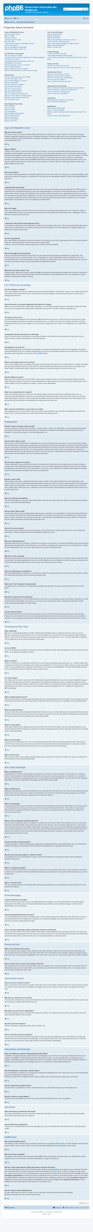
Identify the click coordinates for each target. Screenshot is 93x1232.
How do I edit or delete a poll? (13, 86)
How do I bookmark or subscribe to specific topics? (62, 89)
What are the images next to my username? (17, 65)
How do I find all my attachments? (57, 101)
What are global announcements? (14, 113)
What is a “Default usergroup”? (56, 45)
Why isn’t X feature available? (56, 110)
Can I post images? (10, 111)
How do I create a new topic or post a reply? (18, 77)
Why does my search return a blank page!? (60, 77)
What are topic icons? (11, 120)
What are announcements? (12, 115)
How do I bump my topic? (12, 99)
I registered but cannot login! (13, 39)
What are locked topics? (12, 119)
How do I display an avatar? (13, 66)
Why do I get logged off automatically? (16, 47)
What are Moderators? (54, 36)
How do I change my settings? (13, 55)
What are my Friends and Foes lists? (58, 65)
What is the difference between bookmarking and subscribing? (65, 88)
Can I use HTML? (10, 107)
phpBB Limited (59, 1143)
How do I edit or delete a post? (13, 78)
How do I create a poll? (11, 82)
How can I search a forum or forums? (58, 74)
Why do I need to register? (12, 34)
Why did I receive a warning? (13, 92)
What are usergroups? (54, 38)
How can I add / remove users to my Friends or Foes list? (64, 67)
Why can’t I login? (10, 41)
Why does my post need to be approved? (17, 97)
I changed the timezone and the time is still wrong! (19, 61)
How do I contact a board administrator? (59, 115)
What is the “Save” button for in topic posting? (18, 95)
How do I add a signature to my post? (16, 80)
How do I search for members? (56, 79)
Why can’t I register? (11, 38)
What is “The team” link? (54, 47)
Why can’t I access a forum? (13, 88)
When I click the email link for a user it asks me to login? (21, 70)
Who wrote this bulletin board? (56, 108)
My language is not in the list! (13, 63)
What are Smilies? (10, 109)
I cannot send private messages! (57, 53)
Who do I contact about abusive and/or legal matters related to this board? (66, 112)
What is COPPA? (10, 36)
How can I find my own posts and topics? (59, 81)
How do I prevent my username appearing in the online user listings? (25, 57)
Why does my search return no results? (59, 76)
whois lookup (56, 1171)
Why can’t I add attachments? (13, 90)
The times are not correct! (12, 59)
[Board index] (14, 8)
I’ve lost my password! (11, 45)
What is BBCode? (10, 105)
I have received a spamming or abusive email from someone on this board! (67, 58)
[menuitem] (16, 18)
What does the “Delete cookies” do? (15, 49)
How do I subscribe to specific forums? (58, 91)
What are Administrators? (54, 34)
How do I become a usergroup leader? (58, 41)
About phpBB (61, 1145)
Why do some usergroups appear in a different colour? (63, 43)
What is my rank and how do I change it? (16, 68)
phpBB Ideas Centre (11, 1158)
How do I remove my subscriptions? (58, 93)
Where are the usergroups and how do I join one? (61, 39)
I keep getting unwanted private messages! (60, 55)
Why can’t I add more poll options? (15, 84)
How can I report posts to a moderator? (16, 93)
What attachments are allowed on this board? (60, 100)
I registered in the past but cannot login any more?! (19, 43)
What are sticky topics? (11, 117)
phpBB (39, 353)
